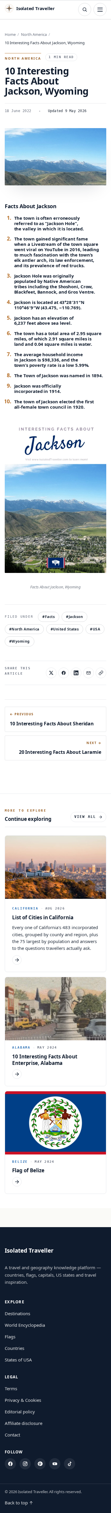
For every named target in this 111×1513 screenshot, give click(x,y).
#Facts (48, 616)
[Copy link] (101, 673)
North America (34, 34)
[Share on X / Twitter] (51, 673)
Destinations (17, 1313)
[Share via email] (88, 673)
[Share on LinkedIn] (76, 673)
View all (85, 817)
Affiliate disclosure (23, 1423)
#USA (95, 629)
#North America (24, 629)
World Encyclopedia (25, 1325)
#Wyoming (19, 641)
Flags (10, 1337)
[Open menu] (100, 9)
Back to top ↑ (19, 1503)
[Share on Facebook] (63, 673)
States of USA (18, 1360)
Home (10, 34)
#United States (65, 629)
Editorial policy (20, 1412)
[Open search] (84, 9)
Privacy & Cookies (23, 1400)
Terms (11, 1388)
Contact (12, 1435)
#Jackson (74, 616)
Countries (14, 1348)
